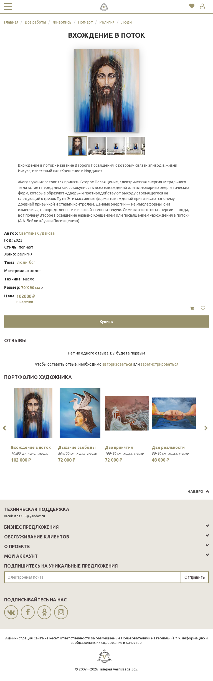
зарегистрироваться (159, 364)
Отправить (194, 577)
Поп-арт (85, 22)
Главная (11, 22)
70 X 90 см (31, 287)
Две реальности (168, 447)
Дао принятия (119, 447)
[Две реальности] (174, 413)
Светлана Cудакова (37, 233)
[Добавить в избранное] (203, 308)
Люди (126, 22)
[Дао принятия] (127, 413)
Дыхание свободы (77, 447)
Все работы (35, 22)
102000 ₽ (25, 299)
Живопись (62, 22)
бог (32, 262)
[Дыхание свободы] (80, 413)
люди (22, 262)
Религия (107, 22)
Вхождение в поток (31, 447)
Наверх (195, 491)
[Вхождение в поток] (33, 413)
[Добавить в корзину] (191, 308)
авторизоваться (117, 364)
